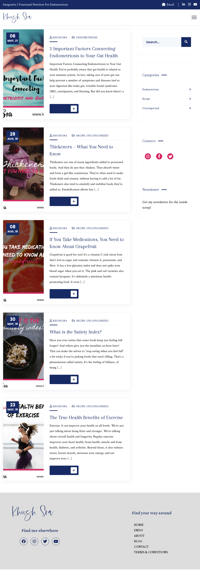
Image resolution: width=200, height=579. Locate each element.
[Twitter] (45, 541)
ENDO (138, 530)
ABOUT (139, 536)
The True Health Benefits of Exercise (86, 417)
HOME (139, 525)
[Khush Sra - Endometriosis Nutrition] (17, 17)
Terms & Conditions (151, 552)
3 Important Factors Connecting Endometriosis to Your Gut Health (84, 52)
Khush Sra (60, 37)
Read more (60, 108)
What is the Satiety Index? (76, 332)
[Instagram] (34, 541)
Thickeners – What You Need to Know (81, 150)
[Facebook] (24, 541)
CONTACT (141, 547)
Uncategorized (97, 135)
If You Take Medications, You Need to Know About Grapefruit (87, 243)
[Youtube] (56, 541)
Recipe (80, 135)
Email (170, 5)
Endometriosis (86, 37)
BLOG (138, 541)
